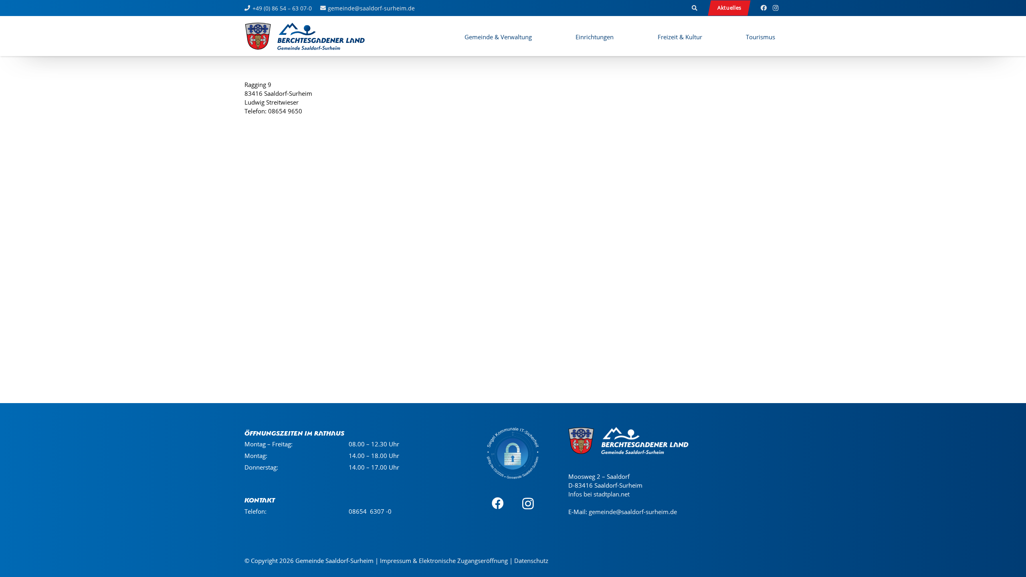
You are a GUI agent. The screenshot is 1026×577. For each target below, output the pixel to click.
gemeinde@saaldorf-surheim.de (633, 512)
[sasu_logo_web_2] (304, 36)
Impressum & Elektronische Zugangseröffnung (444, 561)
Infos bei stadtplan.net (599, 494)
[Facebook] (763, 8)
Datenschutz (531, 561)
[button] (695, 8)
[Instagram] (776, 8)
